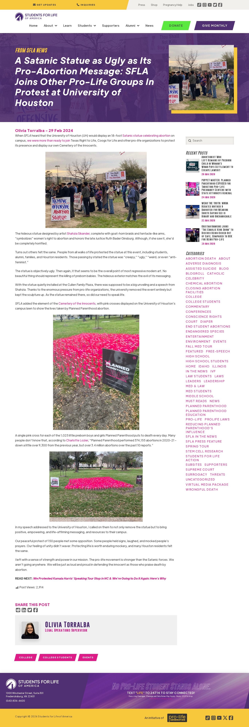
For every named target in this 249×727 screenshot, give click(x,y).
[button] (86, 5)
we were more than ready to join (48, 140)
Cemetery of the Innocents (77, 303)
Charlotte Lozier (77, 440)
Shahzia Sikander (78, 233)
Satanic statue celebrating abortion (146, 135)
